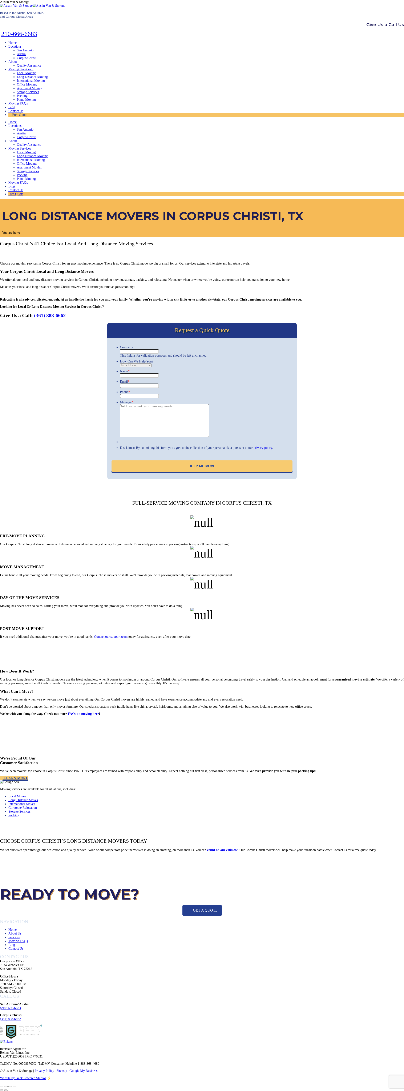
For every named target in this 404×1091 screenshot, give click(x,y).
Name (125, 371)
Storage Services (19, 811)
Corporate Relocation (22, 807)
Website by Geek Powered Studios (23, 1078)
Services (14, 937)
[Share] (6, 1086)
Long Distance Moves (23, 800)
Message (126, 402)
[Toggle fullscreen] (10, 1086)
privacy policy (263, 447)
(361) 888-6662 (50, 315)
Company (126, 347)
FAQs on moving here (83, 713)
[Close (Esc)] (1, 1086)
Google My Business (83, 1070)
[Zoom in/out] (14, 1086)
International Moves (21, 804)
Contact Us (15, 948)
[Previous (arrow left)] (1, 1090)
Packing (13, 815)
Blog (11, 945)
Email (124, 381)
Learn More (15, 778)
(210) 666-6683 (10, 1008)
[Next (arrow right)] (6, 1090)
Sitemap (61, 1070)
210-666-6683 (19, 33)
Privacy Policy (44, 1070)
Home (12, 929)
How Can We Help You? (136, 361)
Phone (125, 392)
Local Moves (17, 796)
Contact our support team (111, 636)
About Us (14, 933)
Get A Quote (205, 910)
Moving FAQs (18, 941)
